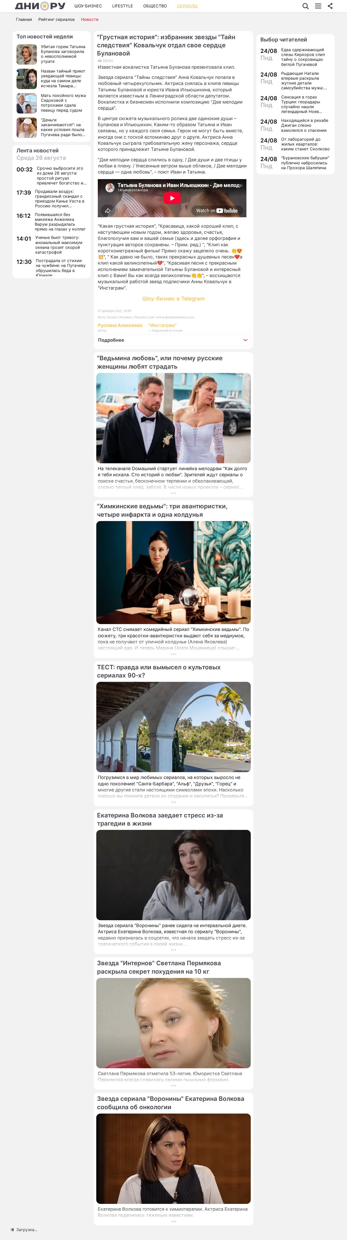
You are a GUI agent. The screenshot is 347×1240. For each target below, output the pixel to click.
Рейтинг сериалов (56, 19)
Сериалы (187, 5)
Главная (24, 19)
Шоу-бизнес (88, 5)
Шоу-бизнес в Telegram (173, 298)
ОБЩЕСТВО (155, 5)
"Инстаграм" (162, 325)
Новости (90, 19)
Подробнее (111, 340)
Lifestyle (122, 5)
